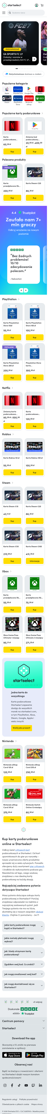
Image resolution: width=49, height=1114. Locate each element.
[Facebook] (12, 1085)
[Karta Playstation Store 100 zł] (34, 312)
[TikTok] (19, 1085)
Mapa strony (37, 1104)
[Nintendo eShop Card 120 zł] (12, 754)
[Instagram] (5, 1085)
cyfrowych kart (22, 849)
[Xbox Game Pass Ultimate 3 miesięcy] (35, 624)
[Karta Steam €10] (12, 495)
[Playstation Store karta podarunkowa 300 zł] (34, 352)
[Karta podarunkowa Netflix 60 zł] (12, 126)
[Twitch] (34, 1085)
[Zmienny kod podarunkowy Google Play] (35, 126)
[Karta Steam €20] (35, 172)
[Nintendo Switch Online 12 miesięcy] (35, 794)
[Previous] (21, 290)
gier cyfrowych (37, 866)
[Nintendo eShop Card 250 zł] (35, 754)
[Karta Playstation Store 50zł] (12, 312)
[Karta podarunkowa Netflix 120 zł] (35, 401)
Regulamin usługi (9, 1099)
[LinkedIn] (41, 1085)
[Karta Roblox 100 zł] (35, 447)
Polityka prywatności (28, 1099)
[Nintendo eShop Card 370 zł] (12, 794)
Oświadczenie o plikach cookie (15, 1104)
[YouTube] (26, 1085)
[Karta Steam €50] (12, 535)
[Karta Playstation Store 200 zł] (12, 352)
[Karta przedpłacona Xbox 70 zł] (34, 584)
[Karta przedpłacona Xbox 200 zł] (12, 172)
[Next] (26, 290)
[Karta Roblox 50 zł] (12, 447)
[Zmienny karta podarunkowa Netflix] (12, 401)
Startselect (9, 1028)
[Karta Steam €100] (35, 535)
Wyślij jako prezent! (21, 727)
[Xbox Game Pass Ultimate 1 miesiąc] (12, 624)
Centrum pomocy (13, 1021)
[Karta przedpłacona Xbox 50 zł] (12, 584)
